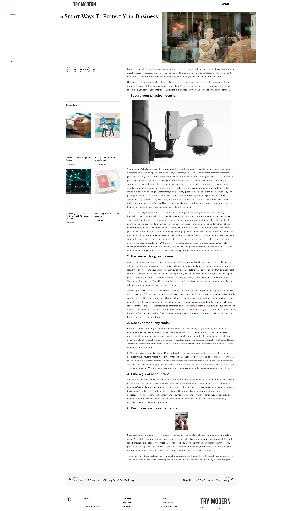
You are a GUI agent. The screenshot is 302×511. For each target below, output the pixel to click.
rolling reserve (190, 305)
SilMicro (213, 364)
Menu (225, 4)
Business (13, 14)
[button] (68, 69)
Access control (168, 188)
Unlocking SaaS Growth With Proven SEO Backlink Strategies (77, 216)
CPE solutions (156, 394)
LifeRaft (135, 212)
